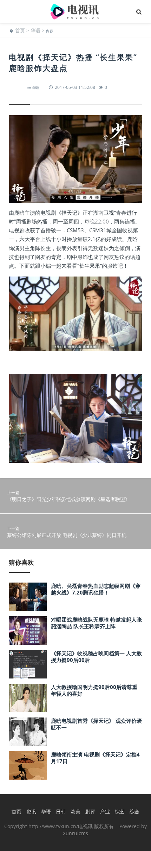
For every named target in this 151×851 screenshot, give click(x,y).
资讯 (31, 811)
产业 (105, 811)
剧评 (90, 811)
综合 (134, 811)
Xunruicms (75, 833)
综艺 (120, 811)
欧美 (75, 811)
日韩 (61, 811)
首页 (20, 30)
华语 (35, 30)
